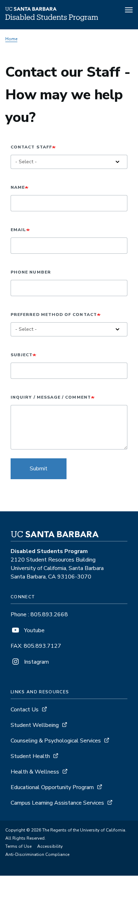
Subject (22, 355)
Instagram (36, 662)
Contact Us (25, 709)
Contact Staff (31, 147)
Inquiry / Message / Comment (51, 397)
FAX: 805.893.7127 (36, 646)
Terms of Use (18, 846)
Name (18, 187)
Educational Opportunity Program (52, 787)
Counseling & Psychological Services (56, 741)
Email (18, 230)
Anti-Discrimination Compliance (37, 854)
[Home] (51, 19)
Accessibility (50, 846)
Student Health (30, 756)
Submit (38, 468)
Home (11, 39)
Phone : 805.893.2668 (39, 614)
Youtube (34, 630)
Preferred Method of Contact (54, 314)
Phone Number (31, 272)
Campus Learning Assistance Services (57, 803)
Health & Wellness (35, 772)
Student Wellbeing (35, 725)
